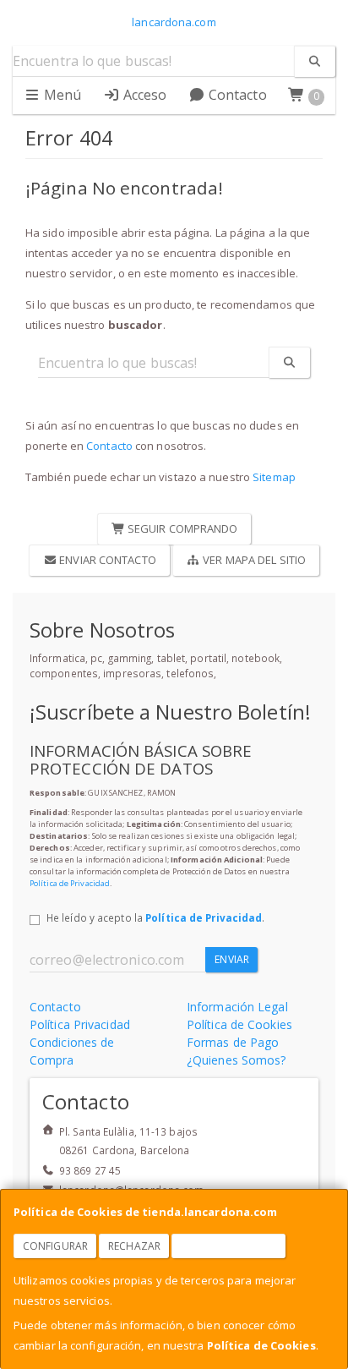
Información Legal (237, 1007)
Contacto (236, 94)
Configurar (55, 1246)
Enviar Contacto (106, 559)
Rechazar (134, 1246)
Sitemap (274, 477)
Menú (61, 94)
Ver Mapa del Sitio (253, 559)
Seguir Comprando (181, 528)
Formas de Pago (233, 1042)
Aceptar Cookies (229, 1246)
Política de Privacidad (70, 883)
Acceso (143, 94)
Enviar (232, 959)
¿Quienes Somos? (236, 1060)
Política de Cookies (261, 1345)
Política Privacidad (80, 1024)
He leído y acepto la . (155, 917)
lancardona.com (173, 22)
